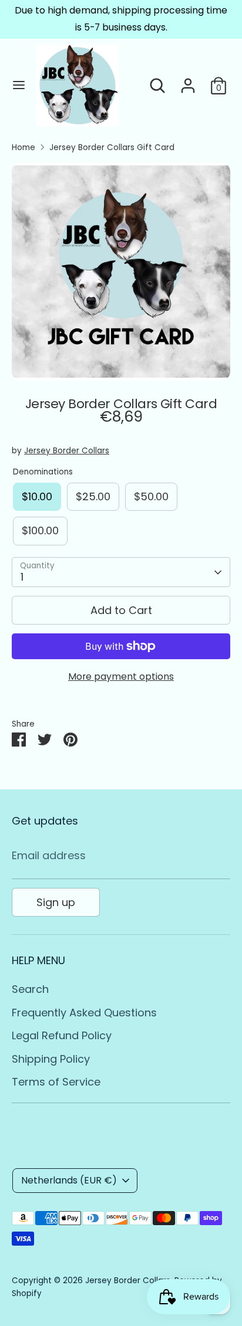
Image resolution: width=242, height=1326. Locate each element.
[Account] (188, 81)
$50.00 (151, 496)
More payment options (121, 676)
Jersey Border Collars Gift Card (111, 147)
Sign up (55, 902)
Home (23, 147)
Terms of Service (56, 1081)
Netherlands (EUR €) (69, 1180)
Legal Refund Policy (62, 1035)
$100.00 (40, 530)
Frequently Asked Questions (84, 1012)
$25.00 (93, 496)
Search (30, 989)
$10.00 (37, 496)
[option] (121, 271)
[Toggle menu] (19, 85)
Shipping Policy (51, 1059)
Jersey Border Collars (66, 450)
